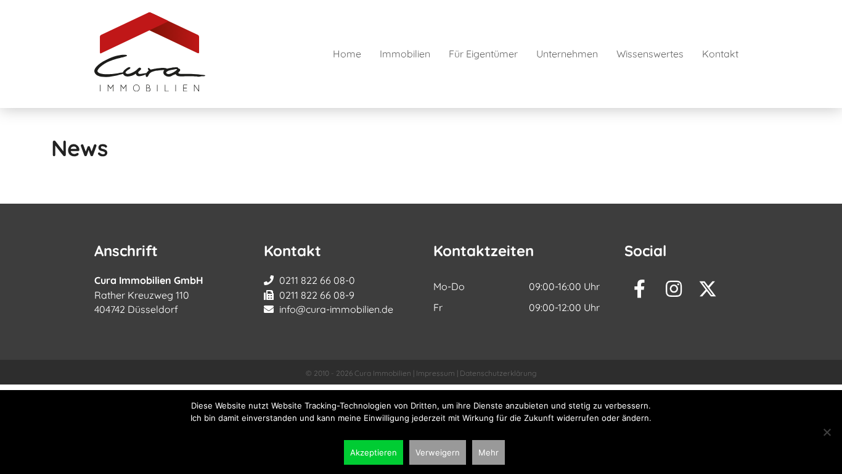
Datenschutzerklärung (498, 373)
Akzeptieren (373, 452)
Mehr (488, 452)
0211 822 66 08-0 (317, 280)
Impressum (435, 373)
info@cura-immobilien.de (336, 309)
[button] (639, 288)
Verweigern (437, 452)
